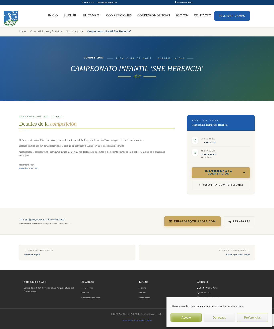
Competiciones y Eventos (46, 31)
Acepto (186, 317)
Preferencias (252, 317)
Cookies (148, 320)
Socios (182, 15)
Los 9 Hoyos (87, 288)
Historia (142, 288)
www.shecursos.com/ (28, 168)
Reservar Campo (232, 16)
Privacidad (138, 320)
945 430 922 (88, 2)
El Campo (92, 15)
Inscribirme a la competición (218, 173)
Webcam (85, 293)
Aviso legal (127, 320)
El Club (71, 15)
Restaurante (144, 298)
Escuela (142, 293)
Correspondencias (153, 15)
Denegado (219, 317)
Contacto (202, 15)
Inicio (53, 15)
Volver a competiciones (223, 185)
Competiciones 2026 (90, 298)
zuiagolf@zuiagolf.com (108, 2)
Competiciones (119, 15)
